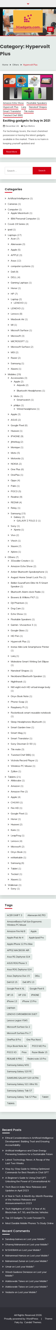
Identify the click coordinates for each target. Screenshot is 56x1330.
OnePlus (15, 474)
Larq (23, 107)
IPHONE (15, 436)
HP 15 (10, 995)
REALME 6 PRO (14, 1058)
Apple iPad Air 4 (15, 937)
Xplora (14, 551)
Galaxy (17, 516)
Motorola (15, 458)
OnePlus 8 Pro (14, 1039)
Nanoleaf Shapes (38, 107)
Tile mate (29, 111)
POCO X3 (11, 1052)
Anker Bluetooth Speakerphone (27, 571)
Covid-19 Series (16, 223)
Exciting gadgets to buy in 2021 (26, 120)
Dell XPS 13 (28, 982)
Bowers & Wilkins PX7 (23, 597)
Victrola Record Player (22, 760)
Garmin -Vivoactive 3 (22, 624)
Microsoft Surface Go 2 (18, 1027)
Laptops (12, 235)
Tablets (12, 776)
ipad (10, 229)
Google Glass (18, 630)
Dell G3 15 (12, 982)
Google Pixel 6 (37, 988)
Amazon (15, 785)
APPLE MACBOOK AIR (18, 950)
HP (12, 293)
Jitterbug (15, 441)
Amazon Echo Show (13, 103)
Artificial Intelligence (18, 198)
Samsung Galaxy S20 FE (19, 1071)
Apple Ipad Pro (36, 937)
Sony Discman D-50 (22, 743)
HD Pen (15, 635)
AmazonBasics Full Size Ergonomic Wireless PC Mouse (24, 923)
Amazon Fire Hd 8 (16, 931)
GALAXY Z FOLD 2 (27, 520)
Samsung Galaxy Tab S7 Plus (22, 1097)
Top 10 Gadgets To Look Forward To (25, 1217)
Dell (13, 271)
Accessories (17, 377)
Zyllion (14, 771)
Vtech (14, 540)
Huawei (15, 430)
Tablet (14, 868)
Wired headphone (26, 408)
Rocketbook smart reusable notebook (31, 712)
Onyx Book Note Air (17, 1046)
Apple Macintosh (20, 213)
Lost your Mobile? (36, 1239)
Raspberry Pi (17, 707)
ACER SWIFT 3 (14, 915)
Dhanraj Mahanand (15, 1244)
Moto (16, 396)
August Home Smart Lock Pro (27, 577)
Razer (14, 357)
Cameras (12, 203)
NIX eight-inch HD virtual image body (30, 687)
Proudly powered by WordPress (21, 1318)
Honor (14, 288)
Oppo (14, 480)
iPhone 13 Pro (29, 1001)
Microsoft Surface (20, 346)
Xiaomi (14, 368)
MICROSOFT (18, 341)
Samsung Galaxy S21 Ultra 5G (22, 1084)
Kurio (13, 829)
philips (17, 405)
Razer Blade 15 (39, 1052)
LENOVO (19, 302)
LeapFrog (16, 835)
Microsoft (16, 335)
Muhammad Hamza (15, 1255)
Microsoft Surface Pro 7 (19, 1033)
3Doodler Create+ (20, 560)
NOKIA (14, 463)
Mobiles (12, 374)
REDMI (14, 502)
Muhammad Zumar (15, 1261)
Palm (13, 485)
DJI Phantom (17, 602)
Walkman (13, 884)
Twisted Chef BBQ (13, 115)
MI (12, 324)
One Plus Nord (33, 1039)
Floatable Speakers (37, 103)
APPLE (15, 255)
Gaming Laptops (19, 282)
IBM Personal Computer (23, 218)
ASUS (14, 419)
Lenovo (15, 313)
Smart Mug (17, 732)
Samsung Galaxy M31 (18, 1065)
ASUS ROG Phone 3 (17, 963)
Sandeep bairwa (14, 1239)
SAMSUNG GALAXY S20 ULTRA (23, 1078)
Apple (14, 249)
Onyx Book (17, 851)
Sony (13, 525)
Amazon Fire (17, 791)
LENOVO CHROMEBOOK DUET (22, 1014)
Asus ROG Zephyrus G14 (19, 969)
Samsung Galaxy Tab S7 (19, 1090)
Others (11, 557)
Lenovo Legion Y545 (17, 1020)
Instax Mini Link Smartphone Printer (30, 646)
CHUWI (15, 802)
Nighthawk (17, 681)
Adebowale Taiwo (15, 1281)
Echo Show (17, 613)
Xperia (17, 529)
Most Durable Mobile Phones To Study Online (29, 1223)
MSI (13, 352)
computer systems (20, 266)
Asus (13, 260)
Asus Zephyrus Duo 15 (18, 976)
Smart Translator (12, 111)
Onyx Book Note (20, 696)
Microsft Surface (20, 330)
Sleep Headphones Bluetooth (26, 721)
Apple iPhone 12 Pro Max (20, 944)
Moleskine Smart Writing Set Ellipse (30, 661)
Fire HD (15, 807)
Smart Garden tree (21, 727)
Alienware (16, 244)
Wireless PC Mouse (21, 765)
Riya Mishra (29, 126)
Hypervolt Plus (10, 107)
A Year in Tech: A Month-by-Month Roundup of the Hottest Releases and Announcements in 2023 (29, 1199)
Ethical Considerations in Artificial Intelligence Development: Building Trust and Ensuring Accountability (29, 1141)
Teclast (15, 874)
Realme (15, 496)
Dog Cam (16, 608)
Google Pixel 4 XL (15, 988)
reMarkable (17, 857)
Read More (11, 151)
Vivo (13, 535)
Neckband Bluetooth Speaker (26, 676)
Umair (8, 1266)
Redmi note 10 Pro (36, 1058)
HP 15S (22, 995)
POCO (14, 491)
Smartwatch (23, 399)
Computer (13, 209)
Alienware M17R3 (36, 915)
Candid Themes (32, 1322)
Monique (15, 447)
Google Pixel (17, 425)
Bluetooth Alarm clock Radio (26, 591)
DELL (14, 277)
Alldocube (16, 780)
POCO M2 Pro (39, 1046)
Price (24, 1052)
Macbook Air (17, 319)
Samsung (16, 363)
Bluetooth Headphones (29, 390)
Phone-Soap (17, 701)
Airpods (21, 385)
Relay (14, 507)
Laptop (14, 299)
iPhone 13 (12, 1001)
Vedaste (9, 1292)
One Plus (15, 469)
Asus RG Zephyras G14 (18, 956)
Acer (13, 238)
